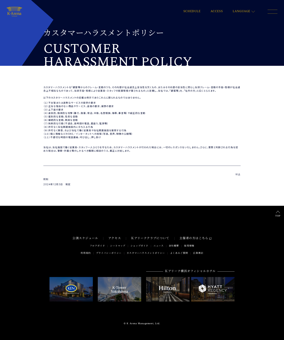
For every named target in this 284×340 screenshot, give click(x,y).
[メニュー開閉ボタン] (272, 12)
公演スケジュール (85, 238)
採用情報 (189, 246)
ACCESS (217, 11)
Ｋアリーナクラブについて (150, 238)
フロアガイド (97, 246)
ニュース (159, 246)
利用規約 (86, 253)
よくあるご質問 (179, 253)
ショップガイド (139, 246)
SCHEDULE (192, 11)
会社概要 (174, 246)
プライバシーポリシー (109, 253)
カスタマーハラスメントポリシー (146, 253)
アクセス (114, 238)
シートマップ (117, 246)
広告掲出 (198, 253)
